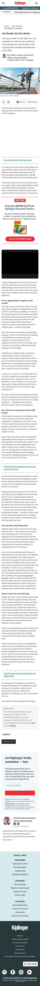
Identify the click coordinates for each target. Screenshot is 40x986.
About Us (20, 938)
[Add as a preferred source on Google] (30, 966)
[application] (20, 262)
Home (6, 26)
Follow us (22, 102)
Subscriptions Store (20, 866)
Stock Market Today (20, 907)
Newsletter (34, 102)
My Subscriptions (20, 869)
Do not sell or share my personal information (20, 958)
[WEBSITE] (15, 823)
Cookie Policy (20, 952)
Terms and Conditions (20, 945)
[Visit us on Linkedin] (29, 974)
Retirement (17, 26)
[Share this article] (4, 102)
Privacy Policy (20, 948)
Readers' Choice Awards (20, 890)
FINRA (13, 726)
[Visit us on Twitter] (4, 974)
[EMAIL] (19, 823)
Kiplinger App (20, 873)
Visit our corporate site (30, 980)
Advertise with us (20, 955)
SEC (33, 723)
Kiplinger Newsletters (20, 876)
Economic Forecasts (20, 911)
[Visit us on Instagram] (21, 974)
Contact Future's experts (20, 941)
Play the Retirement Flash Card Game (17, 160)
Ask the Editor (20, 897)
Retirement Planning (13, 28)
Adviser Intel (8, 741)
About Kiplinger (20, 886)
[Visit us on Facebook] (12, 974)
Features (30, 60)
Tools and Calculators (20, 918)
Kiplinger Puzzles (20, 894)
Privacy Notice (10, 803)
